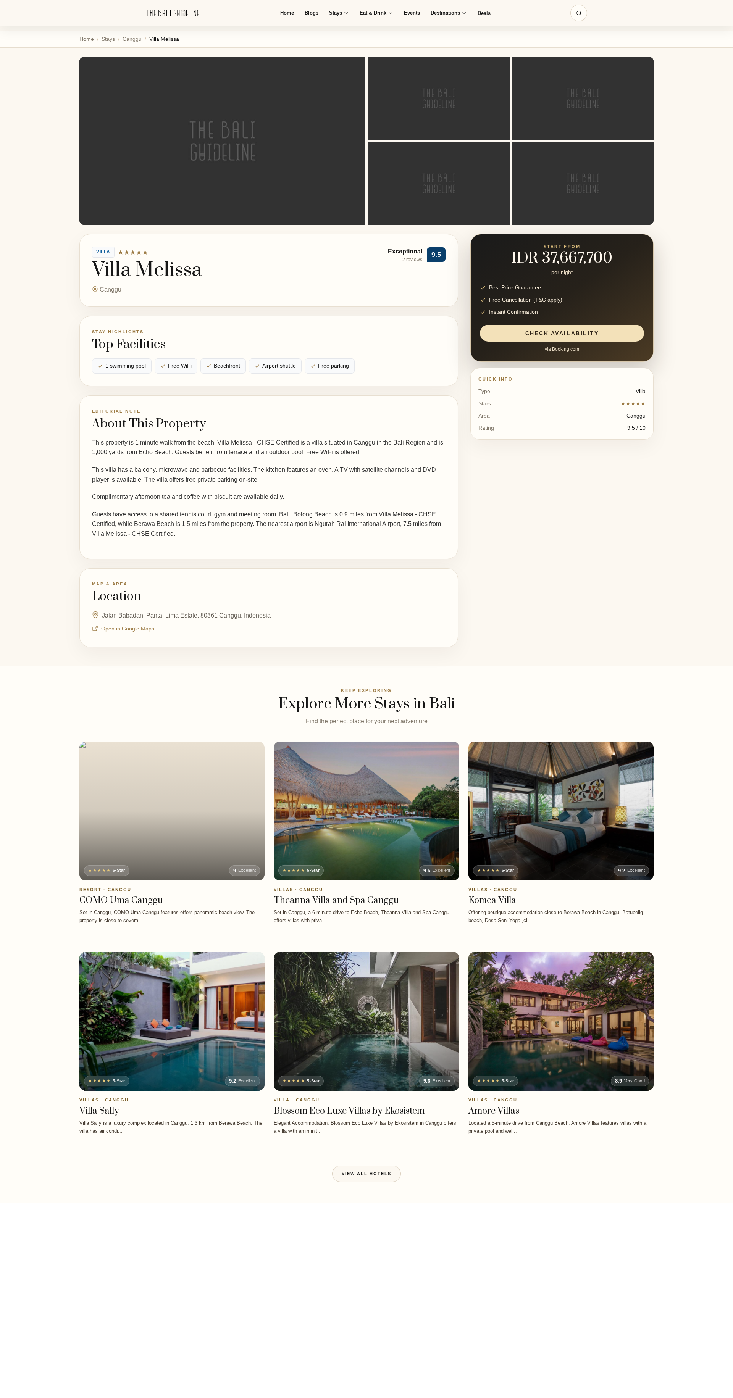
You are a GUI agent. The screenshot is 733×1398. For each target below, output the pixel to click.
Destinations (445, 13)
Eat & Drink (373, 13)
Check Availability (562, 334)
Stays (335, 13)
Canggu (132, 39)
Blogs (311, 13)
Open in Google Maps (127, 629)
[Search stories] (578, 13)
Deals (484, 13)
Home (287, 13)
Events (412, 13)
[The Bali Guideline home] (173, 13)
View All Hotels (366, 1173)
